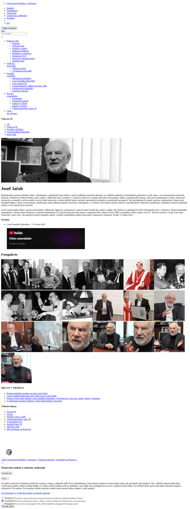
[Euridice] (9, 457)
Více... (5, 478)
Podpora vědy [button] (13, 41)
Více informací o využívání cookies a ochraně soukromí (25, 493)
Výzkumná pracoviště (21, 71)
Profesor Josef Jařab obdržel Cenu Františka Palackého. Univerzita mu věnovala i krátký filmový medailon (53, 398)
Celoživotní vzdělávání (17, 15)
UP (8, 124)
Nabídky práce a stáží (16, 417)
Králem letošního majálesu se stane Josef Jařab (27, 393)
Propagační (9, 503)
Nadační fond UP (14, 424)
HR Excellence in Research (19, 429)
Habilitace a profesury (22, 53)
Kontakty (11, 18)
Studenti (10, 8)
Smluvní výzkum (19, 103)
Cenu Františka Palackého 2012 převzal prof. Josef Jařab (31, 396)
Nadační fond (18, 61)
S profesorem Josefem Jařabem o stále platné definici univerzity (34, 401)
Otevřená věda (13, 427)
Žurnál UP (11, 412)
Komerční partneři (20, 101)
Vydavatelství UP (14, 422)
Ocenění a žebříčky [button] (11, 74)
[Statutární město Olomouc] (7, 446)
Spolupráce (17, 98)
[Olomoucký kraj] (10, 439)
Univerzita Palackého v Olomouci (21, 3)
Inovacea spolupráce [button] (12, 94)
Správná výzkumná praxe (23, 58)
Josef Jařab (11, 134)
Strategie (16, 43)
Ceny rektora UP (19, 83)
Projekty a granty (19, 48)
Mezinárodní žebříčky (21, 78)
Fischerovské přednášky (22, 88)
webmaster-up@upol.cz (66, 460)
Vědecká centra (19, 68)
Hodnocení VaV (19, 56)
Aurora (10, 414)
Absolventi (11, 13)
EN (8, 23)
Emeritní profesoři (20, 91)
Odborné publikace (20, 51)
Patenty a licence (19, 106)
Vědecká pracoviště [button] (11, 64)
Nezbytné (8, 498)
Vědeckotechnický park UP (24, 108)
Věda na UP (12, 127)
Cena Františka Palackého (23, 81)
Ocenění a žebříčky (15, 129)
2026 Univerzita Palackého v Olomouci (18, 460)
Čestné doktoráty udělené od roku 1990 (29, 86)
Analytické (9, 501)
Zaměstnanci (12, 10)
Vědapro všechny (12, 112)
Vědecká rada (18, 46)
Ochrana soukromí (46, 460)
